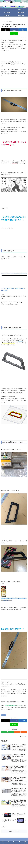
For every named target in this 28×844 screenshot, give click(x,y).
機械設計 (4, 714)
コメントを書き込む (14, 831)
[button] (25, 432)
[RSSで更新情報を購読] (20, 732)
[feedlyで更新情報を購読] (7, 732)
